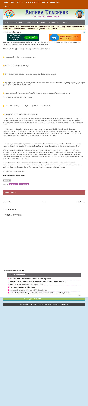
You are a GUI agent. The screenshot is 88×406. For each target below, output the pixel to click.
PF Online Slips (54, 22)
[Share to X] (8, 180)
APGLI (65, 22)
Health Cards (17, 22)
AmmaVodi (13, 184)
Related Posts (9, 193)
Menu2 (20, 2)
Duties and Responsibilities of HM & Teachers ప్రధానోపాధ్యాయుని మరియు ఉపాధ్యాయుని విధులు (38, 281)
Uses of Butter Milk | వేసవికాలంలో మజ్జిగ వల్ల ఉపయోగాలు (26, 284)
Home (6, 2)
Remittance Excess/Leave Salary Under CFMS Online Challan (28, 290)
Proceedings (24, 184)
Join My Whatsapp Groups (36, 22)
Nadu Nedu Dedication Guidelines (14, 175)
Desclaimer (55, 2)
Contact (7, 6)
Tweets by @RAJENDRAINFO (32, 299)
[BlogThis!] (6, 180)
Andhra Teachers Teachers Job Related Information (50, 304)
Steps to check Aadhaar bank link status (22, 287)
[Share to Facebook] (10, 180)
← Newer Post (7, 202)
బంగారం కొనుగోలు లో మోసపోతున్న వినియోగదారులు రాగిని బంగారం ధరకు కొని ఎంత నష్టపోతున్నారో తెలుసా (39, 293)
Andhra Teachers (16, 32)
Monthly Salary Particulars (36, 2)
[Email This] (4, 180)
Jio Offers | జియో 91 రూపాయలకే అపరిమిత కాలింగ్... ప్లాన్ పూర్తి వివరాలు (30, 278)
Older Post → (81, 202)
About (12, 2)
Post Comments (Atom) (18, 270)
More (79, 295)
